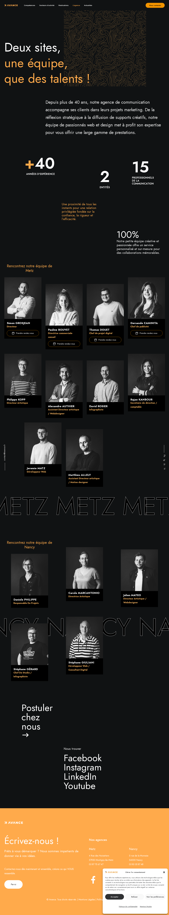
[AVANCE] (11, 5)
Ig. (164, 460)
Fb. (164, 456)
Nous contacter (155, 5)
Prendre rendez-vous (25, 333)
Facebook (83, 758)
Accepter (114, 896)
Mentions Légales (87, 899)
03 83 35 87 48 (136, 864)
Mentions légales (146, 906)
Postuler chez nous (37, 717)
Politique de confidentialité (128, 906)
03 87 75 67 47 (96, 864)
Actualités (88, 5)
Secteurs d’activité (46, 5)
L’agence (76, 5)
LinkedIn (80, 776)
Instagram (83, 767)
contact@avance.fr (4, 453)
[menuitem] (29, 5)
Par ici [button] (13, 884)
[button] (164, 872)
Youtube (80, 785)
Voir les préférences (155, 896)
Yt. (164, 469)
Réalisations (64, 5)
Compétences (29, 5)
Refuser (134, 896)
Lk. (164, 464)
